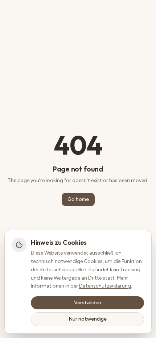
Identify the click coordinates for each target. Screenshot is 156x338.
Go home (78, 199)
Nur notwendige (88, 319)
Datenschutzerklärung (105, 286)
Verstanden (87, 303)
